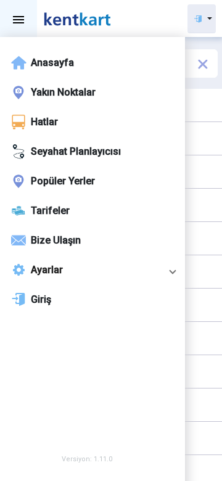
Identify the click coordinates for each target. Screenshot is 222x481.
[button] (92, 270)
